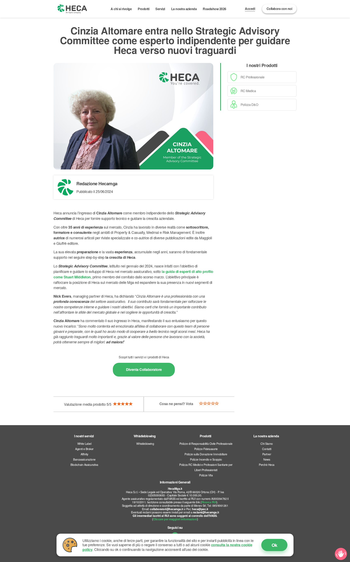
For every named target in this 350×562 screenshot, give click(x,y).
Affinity (84, 454)
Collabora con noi (279, 8)
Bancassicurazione (84, 459)
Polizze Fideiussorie (206, 449)
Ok (274, 545)
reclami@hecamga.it (206, 512)
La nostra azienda (184, 8)
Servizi (160, 8)
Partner (266, 454)
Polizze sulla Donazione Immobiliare (206, 454)
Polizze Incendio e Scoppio (206, 459)
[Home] (72, 9)
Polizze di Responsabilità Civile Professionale (206, 444)
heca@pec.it (200, 509)
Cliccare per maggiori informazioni (175, 519)
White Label (84, 444)
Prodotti (143, 8)
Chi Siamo (266, 444)
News (266, 459)
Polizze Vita (206, 475)
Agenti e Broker (84, 449)
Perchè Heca (266, 465)
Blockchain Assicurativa (84, 465)
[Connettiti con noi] (341, 554)
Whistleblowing (145, 444)
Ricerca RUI (209, 502)
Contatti (266, 449)
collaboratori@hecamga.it (166, 509)
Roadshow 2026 (214, 8)
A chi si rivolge (121, 8)
